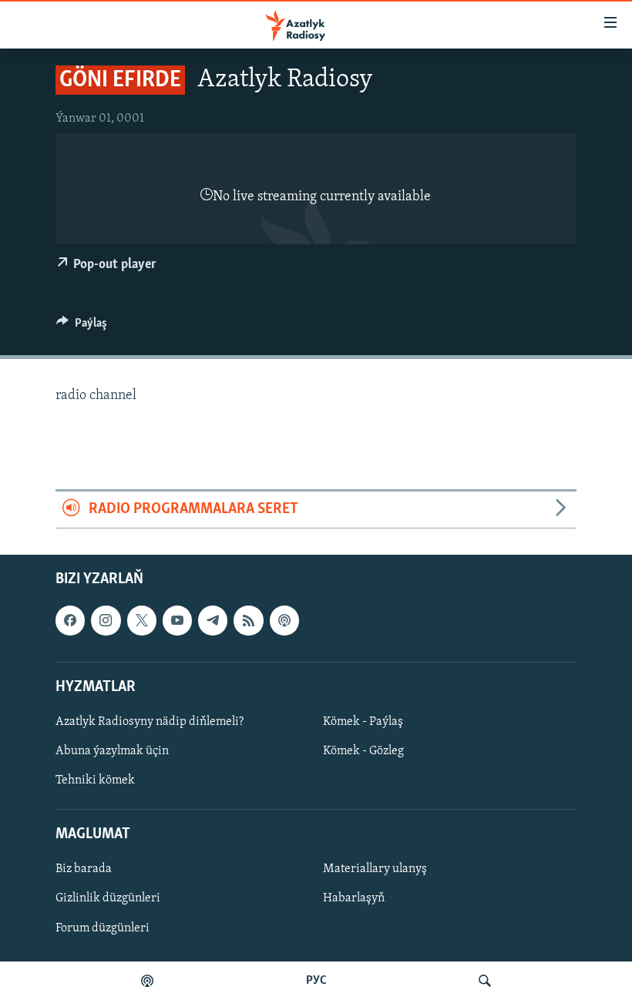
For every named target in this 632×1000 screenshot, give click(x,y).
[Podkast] (147, 980)
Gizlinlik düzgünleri (107, 898)
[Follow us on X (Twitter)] (141, 620)
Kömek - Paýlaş (363, 722)
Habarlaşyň (354, 898)
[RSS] (248, 620)
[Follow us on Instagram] (105, 620)
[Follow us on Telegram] (212, 620)
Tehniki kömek (95, 780)
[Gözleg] (485, 980)
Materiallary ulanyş (375, 869)
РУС (316, 981)
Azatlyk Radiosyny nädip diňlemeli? (149, 722)
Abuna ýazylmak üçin (112, 751)
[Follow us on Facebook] (70, 620)
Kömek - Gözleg (363, 751)
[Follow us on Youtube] (177, 620)
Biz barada (83, 869)
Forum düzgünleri (102, 927)
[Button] (81, 326)
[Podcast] (284, 620)
